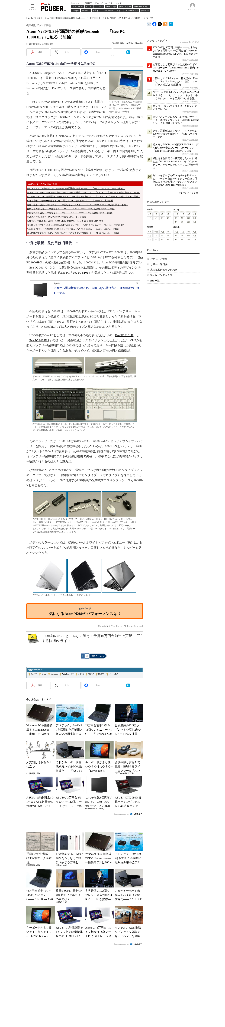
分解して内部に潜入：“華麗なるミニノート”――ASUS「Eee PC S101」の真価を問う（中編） (71, 208)
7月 (156, 214)
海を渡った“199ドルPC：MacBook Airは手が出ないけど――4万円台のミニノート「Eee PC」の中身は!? (75, 225)
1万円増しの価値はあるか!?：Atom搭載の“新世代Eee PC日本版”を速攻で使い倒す (65, 221)
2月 (162, 218)
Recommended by (121, 814)
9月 (194, 214)
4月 (150, 218)
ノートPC (113, 674)
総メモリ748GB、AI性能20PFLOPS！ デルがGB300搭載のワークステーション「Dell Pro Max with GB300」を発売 (175, 147)
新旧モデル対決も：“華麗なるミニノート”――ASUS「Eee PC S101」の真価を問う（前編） (70, 212)
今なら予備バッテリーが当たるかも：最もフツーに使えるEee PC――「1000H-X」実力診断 (70, 200)
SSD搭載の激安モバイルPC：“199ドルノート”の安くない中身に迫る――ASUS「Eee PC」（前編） (73, 233)
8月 (150, 214)
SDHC (91, 674)
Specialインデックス (161, 275)
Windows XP (68, 674)
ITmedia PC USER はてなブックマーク (171, 23)
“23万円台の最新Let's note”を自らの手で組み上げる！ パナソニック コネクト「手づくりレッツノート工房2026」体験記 (176, 95)
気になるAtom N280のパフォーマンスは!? (85, 614)
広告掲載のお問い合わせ (163, 270)
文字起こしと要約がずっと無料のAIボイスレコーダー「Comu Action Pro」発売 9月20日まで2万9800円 (175, 67)
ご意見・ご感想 (159, 259)
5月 (168, 214)
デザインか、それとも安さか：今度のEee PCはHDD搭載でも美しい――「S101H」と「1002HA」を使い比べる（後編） (83, 192)
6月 (162, 214)
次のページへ (97, 656)
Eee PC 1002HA (39, 340)
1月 (168, 218)
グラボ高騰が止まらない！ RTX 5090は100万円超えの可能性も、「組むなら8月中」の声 (175, 133)
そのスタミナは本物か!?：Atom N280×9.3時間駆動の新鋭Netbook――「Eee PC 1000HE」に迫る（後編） (76, 188)
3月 (156, 218)
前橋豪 (116, 43)
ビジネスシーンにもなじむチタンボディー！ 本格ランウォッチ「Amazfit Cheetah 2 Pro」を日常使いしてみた (176, 119)
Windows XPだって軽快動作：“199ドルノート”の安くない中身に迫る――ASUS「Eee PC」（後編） (74, 229)
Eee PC (34, 674)
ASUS (81, 674)
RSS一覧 (155, 280)
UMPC (101, 674)
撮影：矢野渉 (126, 43)
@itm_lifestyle (160, 23)
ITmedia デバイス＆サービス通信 (149, 23)
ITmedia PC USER (34, 18)
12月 (176, 214)
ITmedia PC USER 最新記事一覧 (165, 23)
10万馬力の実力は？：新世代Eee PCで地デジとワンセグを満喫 (56, 217)
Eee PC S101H (124, 335)
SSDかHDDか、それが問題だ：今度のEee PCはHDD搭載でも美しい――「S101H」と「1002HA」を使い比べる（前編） (83, 196)
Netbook (54, 674)
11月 (182, 214)
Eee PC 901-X (38, 267)
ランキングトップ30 (188, 193)
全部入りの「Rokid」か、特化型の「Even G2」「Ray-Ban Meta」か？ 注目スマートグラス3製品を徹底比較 (175, 81)
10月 (188, 214)
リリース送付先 (159, 264)
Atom (43, 674)
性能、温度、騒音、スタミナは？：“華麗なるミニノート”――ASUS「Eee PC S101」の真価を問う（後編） (77, 204)
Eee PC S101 (80, 272)
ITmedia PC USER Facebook (154, 23)
